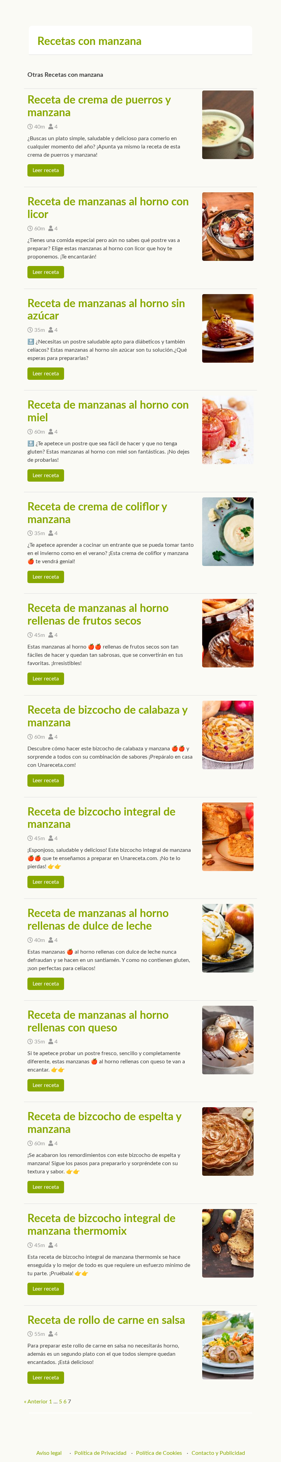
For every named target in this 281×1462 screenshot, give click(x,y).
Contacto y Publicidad (218, 1453)
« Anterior (36, 1401)
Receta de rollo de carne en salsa (106, 1320)
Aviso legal (49, 1453)
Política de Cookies (159, 1453)
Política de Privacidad (100, 1453)
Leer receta (46, 170)
